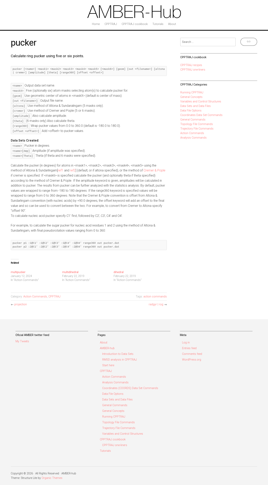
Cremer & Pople (154, 170)
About (172, 24)
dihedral (119, 272)
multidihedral (70, 272)
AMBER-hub (107, 348)
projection (20, 304)
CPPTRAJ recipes (191, 65)
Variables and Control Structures (200, 101)
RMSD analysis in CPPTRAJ (119, 359)
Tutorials (157, 24)
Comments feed (192, 354)
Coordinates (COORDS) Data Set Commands (130, 388)
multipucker (18, 272)
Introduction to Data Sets (117, 354)
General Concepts (191, 97)
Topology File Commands (196, 124)
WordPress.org (191, 359)
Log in (186, 342)
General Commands (192, 119)
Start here (108, 365)
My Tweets (22, 341)
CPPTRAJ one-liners (192, 69)
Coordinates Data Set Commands (201, 115)
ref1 (60, 170)
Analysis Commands (193, 137)
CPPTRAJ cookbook (135, 24)
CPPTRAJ (111, 24)
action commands (155, 296)
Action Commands (35, 296)
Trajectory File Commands (196, 128)
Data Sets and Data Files (195, 106)
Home (96, 24)
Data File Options (190, 110)
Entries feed (189, 348)
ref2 (73, 170)
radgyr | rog (156, 304)
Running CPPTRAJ (191, 92)
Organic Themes (52, 478)
